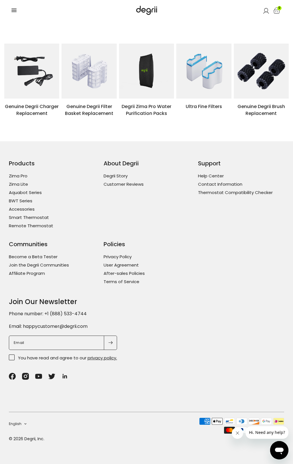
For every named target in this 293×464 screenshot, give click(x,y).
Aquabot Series (25, 192)
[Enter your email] (110, 343)
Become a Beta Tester (33, 257)
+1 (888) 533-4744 (65, 313)
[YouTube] (38, 376)
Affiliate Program (27, 273)
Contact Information (220, 184)
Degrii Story (116, 176)
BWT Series (20, 201)
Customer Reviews (124, 184)
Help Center (211, 176)
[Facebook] (12, 376)
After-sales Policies (124, 273)
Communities (28, 244)
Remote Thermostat (31, 226)
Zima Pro (18, 176)
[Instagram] (25, 376)
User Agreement (121, 265)
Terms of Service (121, 282)
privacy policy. (102, 358)
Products (22, 163)
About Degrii (121, 163)
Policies (114, 244)
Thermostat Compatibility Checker (235, 192)
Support (209, 163)
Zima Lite (18, 184)
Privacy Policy (118, 257)
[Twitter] (51, 376)
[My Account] (266, 10)
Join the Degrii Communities (39, 265)
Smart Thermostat (29, 217)
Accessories (22, 209)
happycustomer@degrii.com (55, 326)
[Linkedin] (65, 376)
